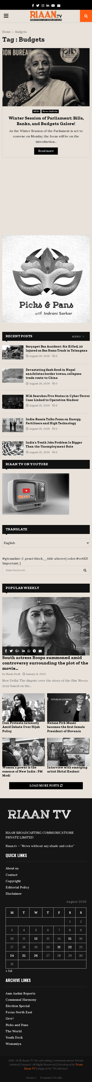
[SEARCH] (85, 570)
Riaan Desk (13, 674)
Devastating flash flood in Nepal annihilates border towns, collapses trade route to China (53, 374)
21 (59, 947)
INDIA (36, 111)
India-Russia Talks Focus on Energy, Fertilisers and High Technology (53, 421)
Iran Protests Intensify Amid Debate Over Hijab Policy (21, 727)
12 (36, 939)
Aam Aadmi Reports (20, 993)
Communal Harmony (21, 1000)
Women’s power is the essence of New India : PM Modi (22, 771)
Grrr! (10, 1018)
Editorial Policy (17, 887)
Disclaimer (14, 894)
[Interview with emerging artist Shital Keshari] (68, 752)
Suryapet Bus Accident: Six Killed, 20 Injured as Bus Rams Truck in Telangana (56, 348)
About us (12, 868)
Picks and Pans (17, 1025)
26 (36, 956)
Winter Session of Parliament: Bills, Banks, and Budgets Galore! (46, 120)
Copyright (13, 881)
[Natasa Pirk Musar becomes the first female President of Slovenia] (68, 707)
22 (70, 947)
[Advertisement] (46, 193)
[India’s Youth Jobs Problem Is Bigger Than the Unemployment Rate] (12, 448)
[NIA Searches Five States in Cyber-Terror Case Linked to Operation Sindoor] (12, 402)
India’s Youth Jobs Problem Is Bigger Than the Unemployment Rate (54, 444)
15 (69, 939)
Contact (11, 875)
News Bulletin (50, 111)
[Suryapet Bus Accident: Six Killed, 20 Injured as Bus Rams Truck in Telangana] (12, 352)
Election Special (18, 1006)
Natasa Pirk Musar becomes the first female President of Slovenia (66, 727)
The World (14, 1031)
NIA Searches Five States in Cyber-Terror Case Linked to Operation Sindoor (58, 398)
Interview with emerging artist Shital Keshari (67, 769)
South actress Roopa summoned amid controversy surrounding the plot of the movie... (45, 663)
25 (24, 956)
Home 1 (31, 1077)
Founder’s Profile (51, 1077)
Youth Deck (14, 1037)
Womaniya (13, 1044)
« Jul (9, 971)
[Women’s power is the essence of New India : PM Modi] (23, 752)
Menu (76, 336)
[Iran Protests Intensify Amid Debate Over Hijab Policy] (23, 707)
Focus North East (19, 1012)
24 (12, 956)
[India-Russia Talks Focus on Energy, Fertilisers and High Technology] (12, 425)
